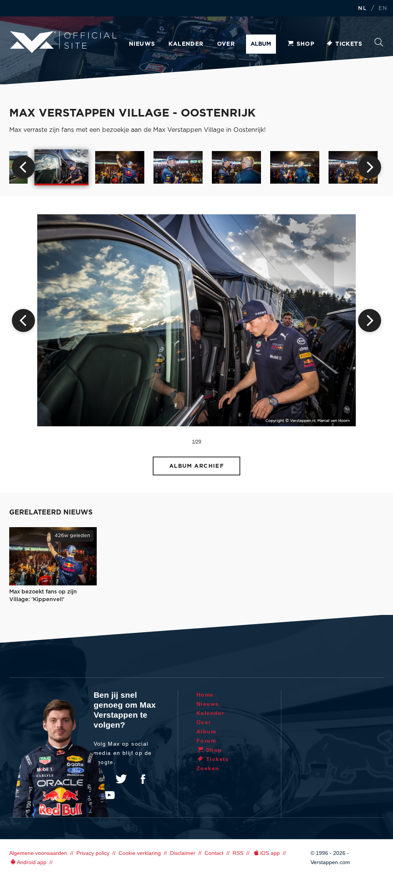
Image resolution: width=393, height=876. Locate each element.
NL (362, 8)
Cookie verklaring (140, 853)
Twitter (121, 779)
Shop (306, 44)
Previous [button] (23, 167)
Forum (206, 741)
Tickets (348, 44)
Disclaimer (182, 853)
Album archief (196, 466)
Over (226, 44)
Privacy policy (92, 853)
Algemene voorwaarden (38, 853)
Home (205, 695)
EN (382, 8)
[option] (62, 167)
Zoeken (379, 44)
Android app (31, 862)
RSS (238, 853)
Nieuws (142, 44)
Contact (214, 853)
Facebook (143, 779)
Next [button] (369, 167)
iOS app (270, 853)
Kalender (185, 44)
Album (261, 44)
